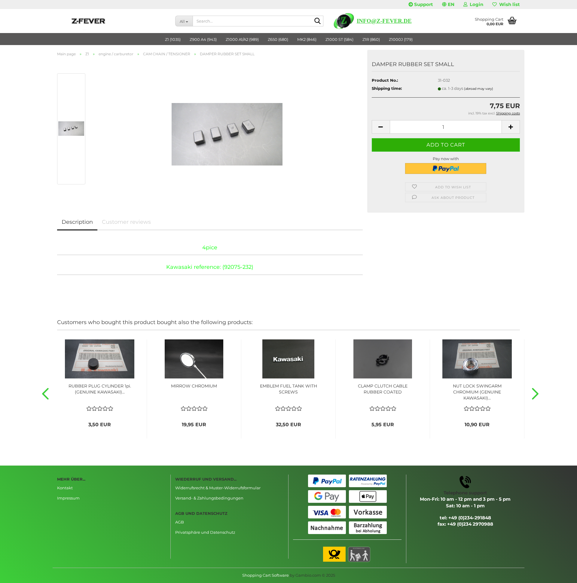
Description (77, 222)
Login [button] (475, 4)
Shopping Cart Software (265, 575)
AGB (179, 522)
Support (423, 4)
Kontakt (65, 487)
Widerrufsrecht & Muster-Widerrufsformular (218, 487)
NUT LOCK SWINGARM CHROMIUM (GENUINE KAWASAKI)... (477, 392)
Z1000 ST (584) (339, 39)
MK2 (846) (306, 39)
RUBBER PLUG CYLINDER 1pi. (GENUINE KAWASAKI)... (100, 389)
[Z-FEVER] (111, 21)
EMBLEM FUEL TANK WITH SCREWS (288, 389)
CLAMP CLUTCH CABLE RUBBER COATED (383, 389)
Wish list (508, 4)
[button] (448, 4)
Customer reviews (126, 222)
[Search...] (317, 21)
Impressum (68, 498)
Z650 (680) (278, 39)
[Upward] (560, 573)
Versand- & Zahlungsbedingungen (209, 498)
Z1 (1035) (173, 39)
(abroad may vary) (478, 89)
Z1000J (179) (401, 39)
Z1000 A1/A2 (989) (242, 39)
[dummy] (227, 128)
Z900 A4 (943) (203, 39)
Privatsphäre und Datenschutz (205, 532)
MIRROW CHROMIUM (194, 386)
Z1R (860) (371, 39)
